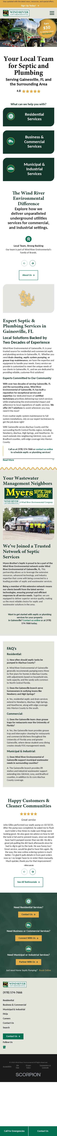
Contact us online (31, 620)
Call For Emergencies (14, 1131)
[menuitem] (7, 1067)
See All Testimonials (27, 882)
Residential (8, 1000)
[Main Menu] (52, 13)
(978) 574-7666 (12, 992)
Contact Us (42, 1131)
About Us (27, 275)
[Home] (16, 13)
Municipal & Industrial (14, 1009)
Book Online (45, 970)
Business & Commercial (14, 1005)
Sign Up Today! (28, 6)
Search (6, 1027)
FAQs (5, 1014)
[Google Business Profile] (4, 1047)
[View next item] (33, 263)
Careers (6, 1018)
